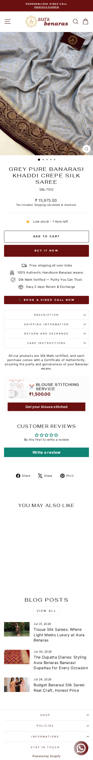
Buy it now (46, 250)
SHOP (45, 715)
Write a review (46, 452)
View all (47, 611)
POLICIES (45, 725)
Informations (45, 736)
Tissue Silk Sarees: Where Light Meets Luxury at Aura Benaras (59, 634)
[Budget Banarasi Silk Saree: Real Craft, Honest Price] (17, 685)
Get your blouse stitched (46, 407)
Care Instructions (46, 343)
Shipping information (46, 324)
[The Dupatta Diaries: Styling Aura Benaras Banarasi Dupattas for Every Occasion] (17, 657)
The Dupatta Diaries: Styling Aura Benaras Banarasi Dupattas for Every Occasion (61, 662)
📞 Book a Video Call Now (46, 300)
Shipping (40, 204)
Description (46, 314)
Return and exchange (46, 333)
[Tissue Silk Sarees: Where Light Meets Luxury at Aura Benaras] (17, 629)
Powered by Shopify (46, 756)
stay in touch (45, 747)
